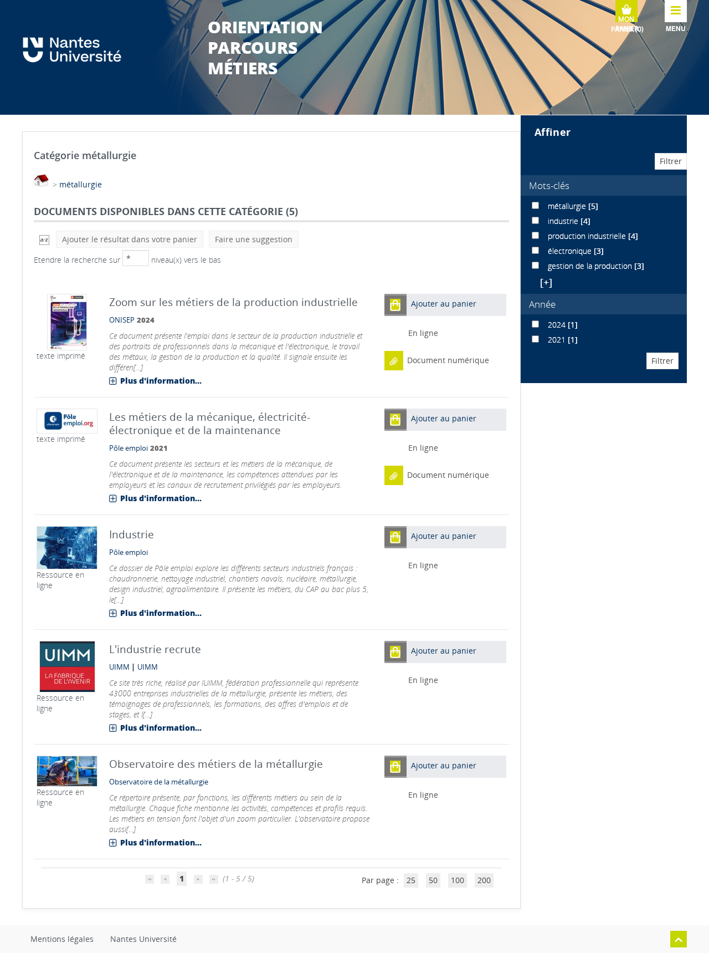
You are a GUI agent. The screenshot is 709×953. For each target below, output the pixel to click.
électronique (571, 251)
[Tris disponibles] (44, 239)
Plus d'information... (161, 380)
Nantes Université (143, 939)
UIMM (119, 667)
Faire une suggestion (253, 239)
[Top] (678, 939)
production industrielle (588, 236)
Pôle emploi (128, 448)
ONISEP (122, 320)
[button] (395, 304)
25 (411, 880)
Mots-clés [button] (549, 185)
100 (457, 880)
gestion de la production (591, 266)
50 (433, 880)
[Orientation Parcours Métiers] (77, 49)
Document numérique (448, 360)
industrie (564, 221)
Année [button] (542, 304)
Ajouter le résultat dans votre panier (129, 239)
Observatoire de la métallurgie (158, 782)
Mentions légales (62, 939)
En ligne (423, 333)
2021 (558, 339)
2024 (558, 324)
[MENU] (676, 11)
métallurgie (80, 184)
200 (484, 880)
